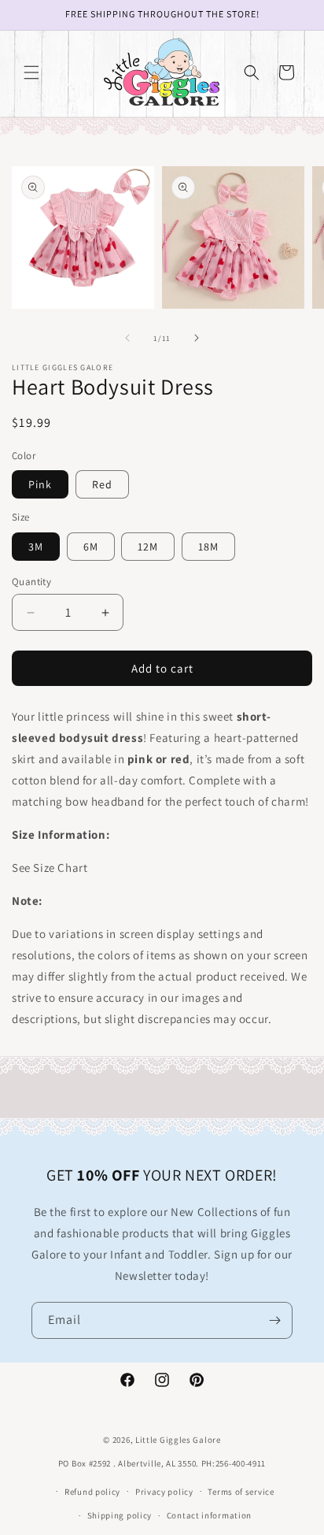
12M (148, 546)
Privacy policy (164, 1491)
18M (208, 546)
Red (102, 484)
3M (35, 546)
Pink (40, 484)
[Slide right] (196, 338)
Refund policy (92, 1491)
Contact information (209, 1515)
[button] (31, 72)
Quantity (31, 581)
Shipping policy (120, 1515)
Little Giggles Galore (178, 1439)
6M (90, 546)
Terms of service (241, 1491)
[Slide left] (127, 338)
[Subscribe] (274, 1320)
